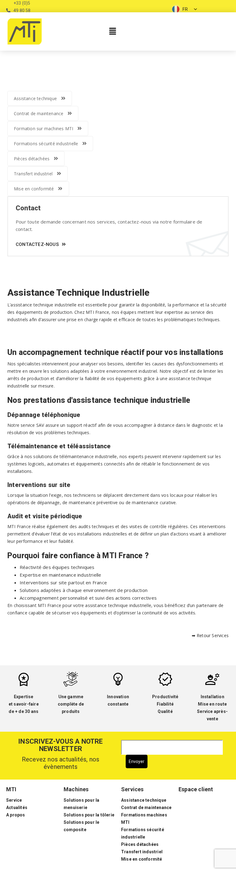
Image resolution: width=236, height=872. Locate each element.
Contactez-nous (37, 244)
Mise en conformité (34, 189)
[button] (112, 31)
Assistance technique (35, 98)
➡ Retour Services (210, 635)
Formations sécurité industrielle (46, 143)
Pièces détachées (31, 159)
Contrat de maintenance (38, 113)
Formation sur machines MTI (43, 128)
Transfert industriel (33, 174)
